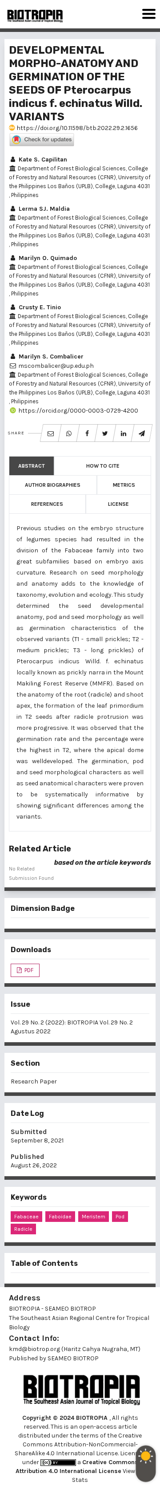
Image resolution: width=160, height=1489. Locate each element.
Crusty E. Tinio (39, 307)
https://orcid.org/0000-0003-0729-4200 (77, 410)
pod (120, 1216)
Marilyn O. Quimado (47, 258)
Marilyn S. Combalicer (50, 356)
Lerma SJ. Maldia (43, 209)
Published (27, 1156)
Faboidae (60, 1216)
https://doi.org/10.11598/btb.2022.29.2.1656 (76, 128)
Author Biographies (52, 485)
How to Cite (103, 466)
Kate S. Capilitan (42, 159)
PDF (28, 970)
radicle (23, 1229)
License (118, 504)
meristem (93, 1216)
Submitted (29, 1131)
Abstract (31, 466)
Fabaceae (26, 1216)
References (47, 504)
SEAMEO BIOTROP (74, 1358)
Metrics (124, 485)
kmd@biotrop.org (34, 1349)
